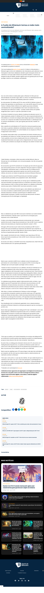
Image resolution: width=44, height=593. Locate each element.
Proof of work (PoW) (24, 389)
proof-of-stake (15, 64)
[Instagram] (22, 580)
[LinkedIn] (25, 580)
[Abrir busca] (33, 10)
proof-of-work (17, 69)
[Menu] (36, 10)
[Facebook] (15, 580)
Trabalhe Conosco (22, 573)
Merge (11, 389)
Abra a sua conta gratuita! (16, 376)
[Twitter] (18, 580)
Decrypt (22, 407)
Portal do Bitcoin (22, 5)
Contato (8, 573)
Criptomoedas (4, 22)
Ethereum (32, 64)
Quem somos (8, 570)
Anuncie (22, 570)
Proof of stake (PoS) (17, 389)
